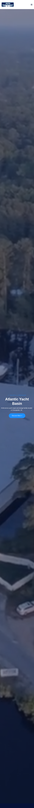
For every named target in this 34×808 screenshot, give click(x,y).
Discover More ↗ (17, 415)
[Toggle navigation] (31, 5)
